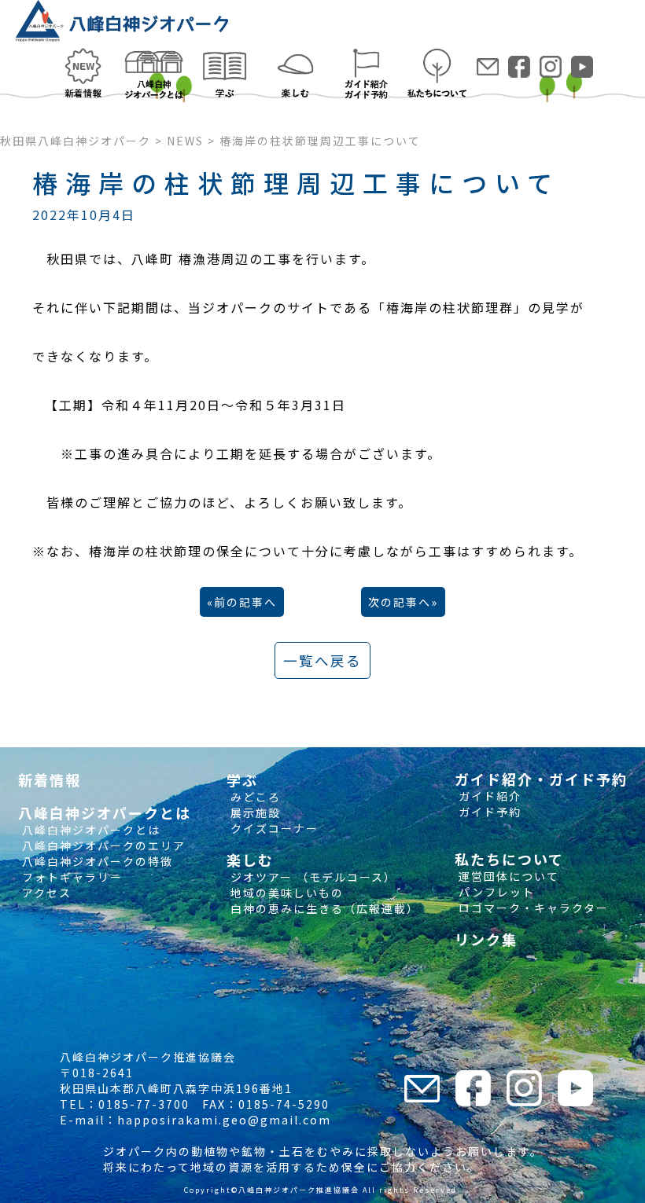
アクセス (45, 892)
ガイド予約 (488, 812)
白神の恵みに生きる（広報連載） (323, 908)
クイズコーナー (273, 828)
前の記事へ (245, 602)
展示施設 (254, 812)
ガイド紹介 (488, 796)
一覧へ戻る (322, 660)
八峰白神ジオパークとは (89, 830)
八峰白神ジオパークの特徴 (95, 861)
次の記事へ (399, 602)
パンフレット (495, 892)
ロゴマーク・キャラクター (532, 907)
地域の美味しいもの (285, 892)
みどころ (254, 797)
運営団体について (507, 876)
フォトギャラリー (70, 877)
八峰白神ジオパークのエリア (102, 845)
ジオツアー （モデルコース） (311, 877)
